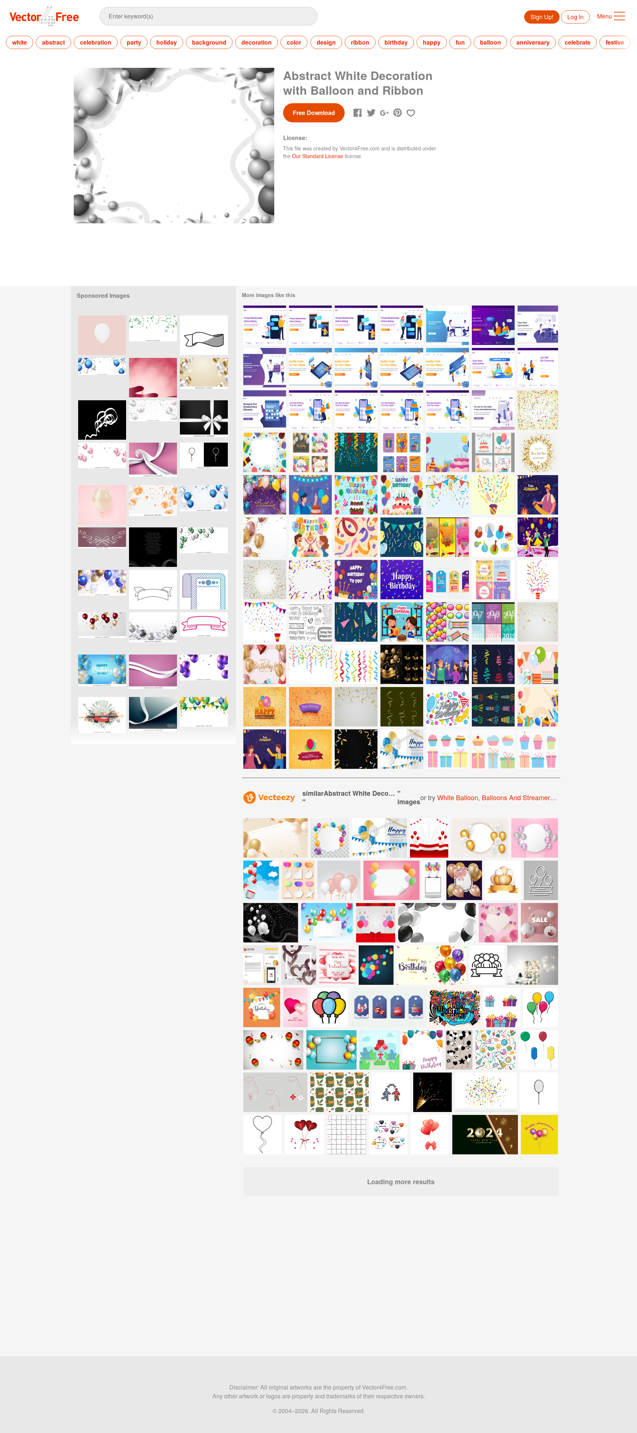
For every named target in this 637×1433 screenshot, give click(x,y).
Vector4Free (44, 16)
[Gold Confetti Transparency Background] (538, 452)
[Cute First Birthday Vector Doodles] (310, 622)
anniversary (533, 42)
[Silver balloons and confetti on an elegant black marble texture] (270, 922)
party (134, 42)
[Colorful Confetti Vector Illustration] (538, 579)
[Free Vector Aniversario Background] (310, 749)
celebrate (578, 42)
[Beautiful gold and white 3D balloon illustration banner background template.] (204, 377)
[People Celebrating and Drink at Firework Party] (447, 664)
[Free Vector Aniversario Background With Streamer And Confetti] (538, 410)
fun (460, 42)
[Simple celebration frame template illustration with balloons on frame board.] (432, 880)
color (294, 42)
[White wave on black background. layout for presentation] (153, 547)
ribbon (360, 42)
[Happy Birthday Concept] (310, 495)
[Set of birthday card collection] (493, 579)
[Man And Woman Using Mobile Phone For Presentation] (356, 367)
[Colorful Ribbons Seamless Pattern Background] (356, 537)
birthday (396, 42)
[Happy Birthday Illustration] (356, 579)
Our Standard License (317, 156)
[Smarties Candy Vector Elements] (447, 622)
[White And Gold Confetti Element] (356, 749)
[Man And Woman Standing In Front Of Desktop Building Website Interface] (447, 367)
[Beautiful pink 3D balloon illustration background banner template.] (102, 462)
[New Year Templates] (493, 622)
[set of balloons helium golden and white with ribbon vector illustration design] (503, 880)
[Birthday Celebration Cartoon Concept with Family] (310, 537)
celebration (95, 42)
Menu (604, 16)
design (326, 42)
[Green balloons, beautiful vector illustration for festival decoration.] (204, 547)
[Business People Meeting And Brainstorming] (538, 325)
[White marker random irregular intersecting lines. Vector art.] (102, 420)
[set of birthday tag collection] (447, 579)
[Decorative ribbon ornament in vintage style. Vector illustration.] (102, 547)
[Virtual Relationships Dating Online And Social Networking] (264, 367)
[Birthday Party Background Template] (538, 706)
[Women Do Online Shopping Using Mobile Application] (493, 410)
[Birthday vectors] (493, 537)
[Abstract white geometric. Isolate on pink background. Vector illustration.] (153, 462)
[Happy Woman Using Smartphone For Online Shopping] (447, 410)
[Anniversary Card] (401, 749)
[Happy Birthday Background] (447, 452)
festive (615, 42)
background (209, 42)
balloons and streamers (517, 797)
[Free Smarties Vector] (447, 706)
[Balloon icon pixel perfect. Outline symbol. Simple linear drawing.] (204, 462)
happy (432, 42)
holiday (166, 42)
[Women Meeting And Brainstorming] (493, 325)
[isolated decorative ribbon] (153, 589)
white (19, 42)
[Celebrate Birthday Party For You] (264, 664)
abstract (53, 42)
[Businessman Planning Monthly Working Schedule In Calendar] (264, 410)
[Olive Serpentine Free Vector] (401, 706)
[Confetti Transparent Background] (310, 579)
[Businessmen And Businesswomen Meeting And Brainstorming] (447, 325)
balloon (490, 42)
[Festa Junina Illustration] (264, 749)
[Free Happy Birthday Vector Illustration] (356, 495)
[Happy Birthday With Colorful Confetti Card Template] (401, 579)
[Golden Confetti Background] (264, 579)
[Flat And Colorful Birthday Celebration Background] (264, 452)
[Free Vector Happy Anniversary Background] (264, 706)
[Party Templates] (447, 537)
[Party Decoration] (401, 537)
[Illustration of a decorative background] (102, 716)
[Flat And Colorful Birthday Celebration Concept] (401, 495)
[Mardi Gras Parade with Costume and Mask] (538, 537)
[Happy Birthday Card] (401, 452)
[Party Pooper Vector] (493, 706)
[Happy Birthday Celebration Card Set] (493, 452)
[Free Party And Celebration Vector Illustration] (538, 664)
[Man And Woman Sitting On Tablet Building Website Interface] (310, 367)
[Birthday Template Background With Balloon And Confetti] (264, 537)
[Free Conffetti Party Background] (356, 452)
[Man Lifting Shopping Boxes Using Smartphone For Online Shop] (356, 410)
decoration (256, 42)
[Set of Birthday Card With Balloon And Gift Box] (310, 452)
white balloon (457, 797)
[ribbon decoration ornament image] (204, 335)
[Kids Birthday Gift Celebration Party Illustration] (401, 622)
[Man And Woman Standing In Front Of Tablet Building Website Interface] (401, 367)
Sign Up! (541, 17)
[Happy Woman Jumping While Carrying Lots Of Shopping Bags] (310, 410)
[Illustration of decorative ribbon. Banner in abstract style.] (204, 632)
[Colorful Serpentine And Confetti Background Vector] (447, 495)
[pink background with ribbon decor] (153, 377)
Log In (575, 17)
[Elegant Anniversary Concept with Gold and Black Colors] (401, 664)
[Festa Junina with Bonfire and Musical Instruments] (538, 495)
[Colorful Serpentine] (493, 664)
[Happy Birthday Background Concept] (264, 495)
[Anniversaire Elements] (447, 749)
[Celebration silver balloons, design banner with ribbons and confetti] (153, 632)
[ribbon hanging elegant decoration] (204, 589)
